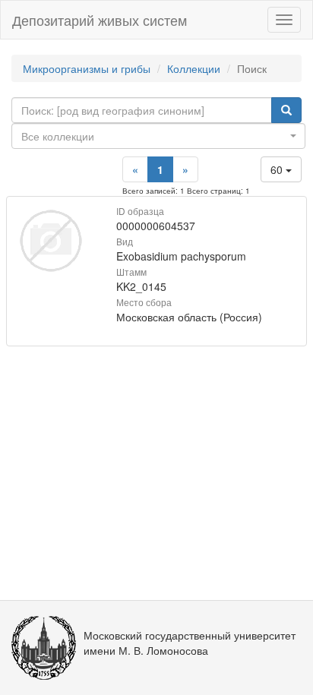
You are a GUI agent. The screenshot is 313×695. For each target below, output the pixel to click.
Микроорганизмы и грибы (86, 68)
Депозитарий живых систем (99, 20)
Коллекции (193, 68)
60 (278, 169)
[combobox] (158, 136)
